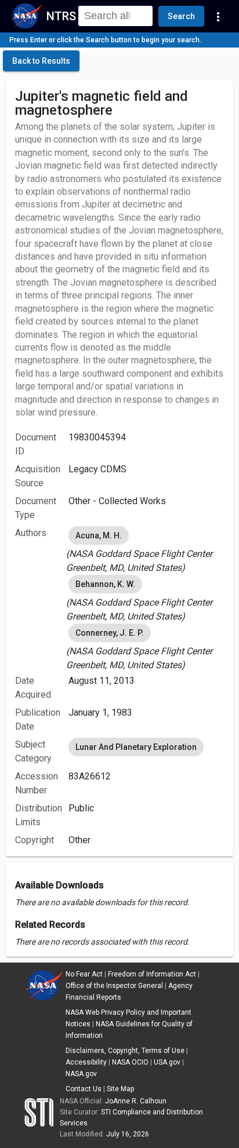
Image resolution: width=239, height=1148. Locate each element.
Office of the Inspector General (114, 986)
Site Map (120, 1089)
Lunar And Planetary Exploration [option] (136, 747)
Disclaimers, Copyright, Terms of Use (125, 1051)
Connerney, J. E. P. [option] (109, 632)
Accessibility (86, 1062)
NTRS (61, 16)
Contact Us (84, 1089)
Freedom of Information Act (152, 974)
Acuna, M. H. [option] (98, 535)
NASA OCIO (130, 1062)
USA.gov (167, 1062)
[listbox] (146, 549)
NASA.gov (81, 1074)
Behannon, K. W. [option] (105, 584)
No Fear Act (84, 974)
